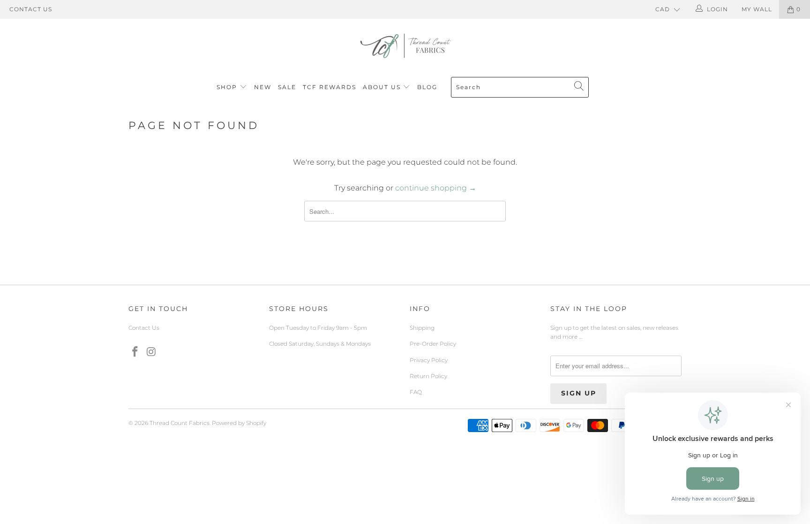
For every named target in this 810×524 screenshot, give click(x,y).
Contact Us (30, 9)
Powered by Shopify (239, 422)
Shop (227, 87)
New (262, 87)
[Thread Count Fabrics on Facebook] (135, 352)
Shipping (422, 327)
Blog (427, 87)
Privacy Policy (429, 360)
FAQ (416, 391)
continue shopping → (435, 187)
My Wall (757, 9)
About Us (383, 87)
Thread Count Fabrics (180, 422)
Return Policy (428, 376)
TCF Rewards (329, 87)
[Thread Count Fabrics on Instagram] (152, 352)
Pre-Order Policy (433, 343)
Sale (287, 87)
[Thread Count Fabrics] (405, 46)
